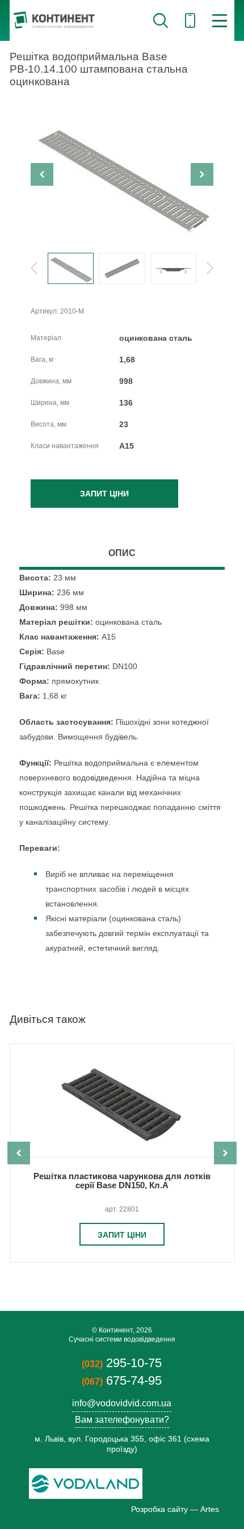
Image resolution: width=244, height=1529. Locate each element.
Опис (122, 553)
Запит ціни (104, 493)
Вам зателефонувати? (122, 1419)
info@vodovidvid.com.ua (121, 1403)
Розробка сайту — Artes (175, 1509)
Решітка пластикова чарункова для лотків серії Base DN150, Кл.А (122, 1180)
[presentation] (42, 174)
